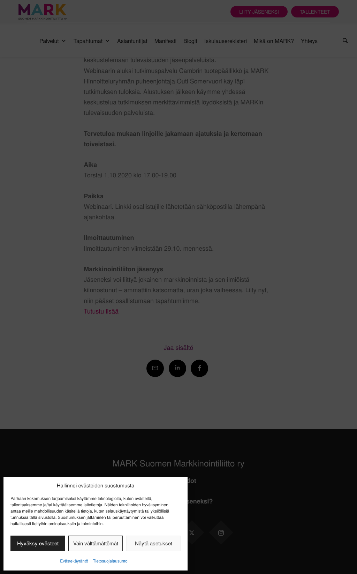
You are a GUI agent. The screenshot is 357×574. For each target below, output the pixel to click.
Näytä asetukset (153, 543)
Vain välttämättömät (95, 543)
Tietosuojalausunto (110, 561)
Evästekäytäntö (74, 561)
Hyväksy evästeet (38, 543)
